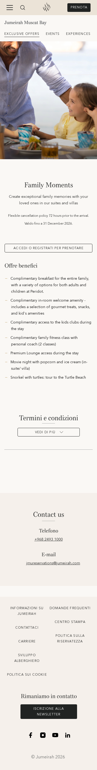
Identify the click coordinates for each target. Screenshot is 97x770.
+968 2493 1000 (48, 539)
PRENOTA (79, 7)
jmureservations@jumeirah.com (53, 563)
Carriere (27, 641)
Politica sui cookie (27, 675)
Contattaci (27, 628)
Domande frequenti (70, 608)
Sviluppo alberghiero (27, 658)
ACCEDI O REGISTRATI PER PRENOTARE (48, 248)
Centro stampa (70, 622)
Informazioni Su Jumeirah (27, 611)
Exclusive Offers (21, 34)
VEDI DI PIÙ (45, 432)
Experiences (78, 34)
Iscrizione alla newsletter (48, 711)
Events (53, 34)
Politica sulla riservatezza (70, 638)
